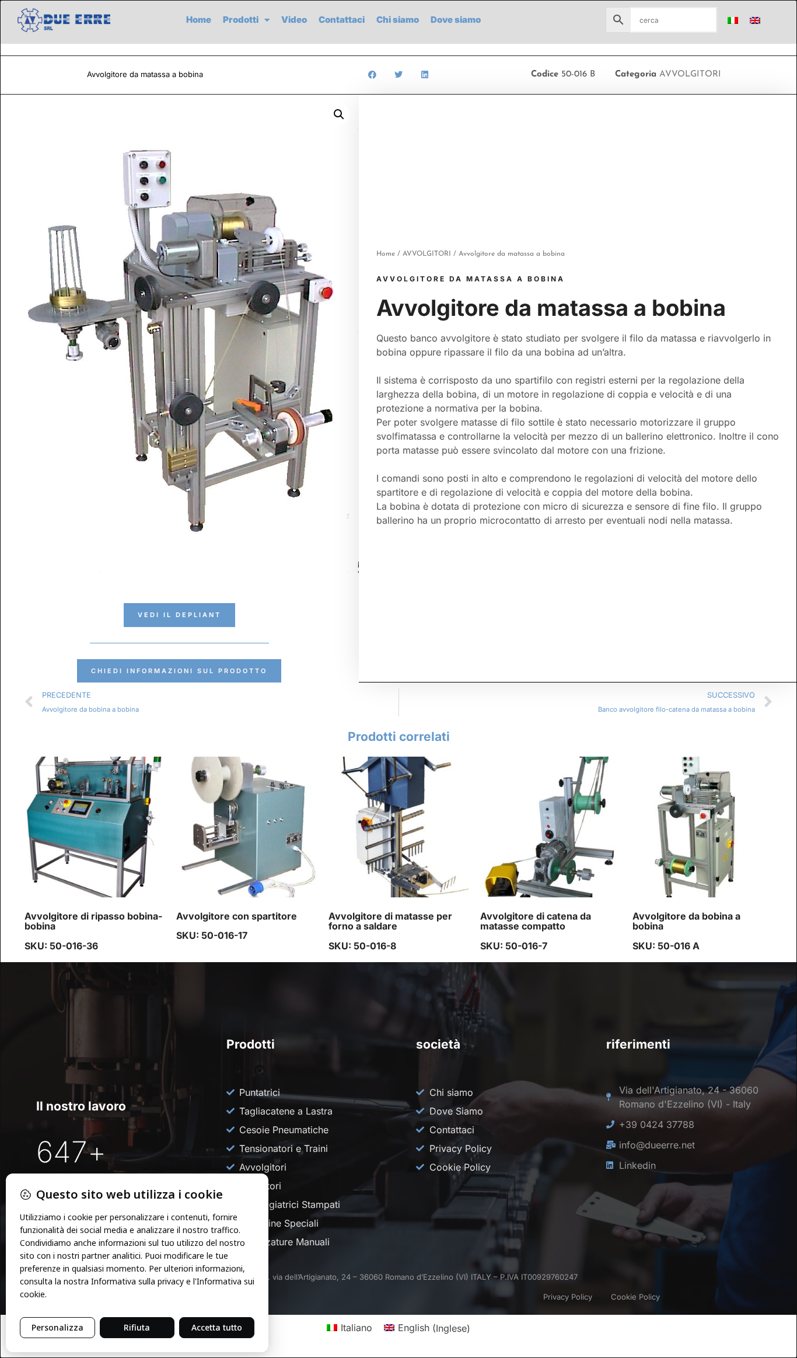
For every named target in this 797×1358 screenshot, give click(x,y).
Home (198, 19)
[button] (372, 75)
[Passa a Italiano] (733, 20)
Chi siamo (397, 19)
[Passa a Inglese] (755, 20)
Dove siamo (456, 19)
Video (294, 19)
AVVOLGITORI (690, 74)
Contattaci (342, 19)
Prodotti (240, 19)
